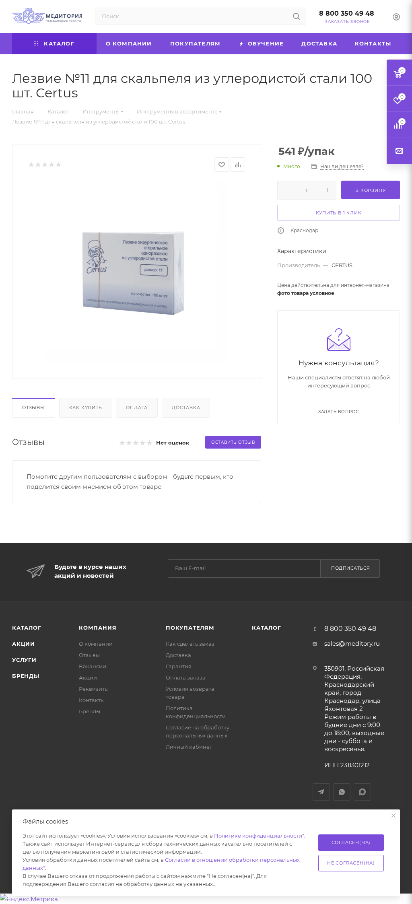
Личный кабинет (189, 746)
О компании (96, 643)
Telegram (321, 792)
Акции (23, 643)
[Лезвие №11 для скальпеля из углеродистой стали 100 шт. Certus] (136, 272)
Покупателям (190, 627)
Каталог (26, 627)
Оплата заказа (186, 677)
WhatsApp (341, 792)
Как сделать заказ (190, 643)
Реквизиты (94, 689)
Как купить (85, 407)
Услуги (24, 660)
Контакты (92, 700)
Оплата (137, 407)
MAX (362, 792)
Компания (97, 627)
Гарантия (179, 666)
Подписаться (350, 568)
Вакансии (92, 666)
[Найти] (296, 16)
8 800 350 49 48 (346, 13)
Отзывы (33, 407)
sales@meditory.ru (352, 643)
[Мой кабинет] (396, 18)
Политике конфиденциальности (258, 835)
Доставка (186, 407)
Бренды (25, 676)
